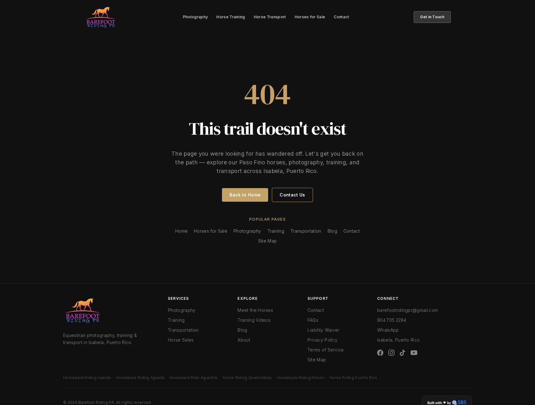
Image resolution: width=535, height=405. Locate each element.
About (243, 340)
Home (181, 231)
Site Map (267, 240)
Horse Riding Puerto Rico (353, 377)
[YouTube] (414, 352)
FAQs (312, 320)
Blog (332, 231)
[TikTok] (402, 353)
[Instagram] (391, 353)
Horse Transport (270, 17)
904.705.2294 (391, 320)
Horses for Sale (310, 17)
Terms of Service (325, 349)
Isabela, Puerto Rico (398, 340)
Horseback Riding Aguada (140, 377)
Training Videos (254, 320)
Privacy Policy (322, 340)
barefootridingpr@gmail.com (407, 310)
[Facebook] (380, 353)
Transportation (305, 231)
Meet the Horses (255, 310)
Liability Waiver (323, 330)
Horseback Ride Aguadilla (193, 377)
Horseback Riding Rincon (300, 377)
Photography (195, 17)
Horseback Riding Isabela (87, 377)
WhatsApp (388, 330)
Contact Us (292, 194)
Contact (341, 17)
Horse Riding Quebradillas (247, 377)
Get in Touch (432, 17)
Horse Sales (181, 340)
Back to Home (245, 194)
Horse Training (230, 17)
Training (276, 231)
